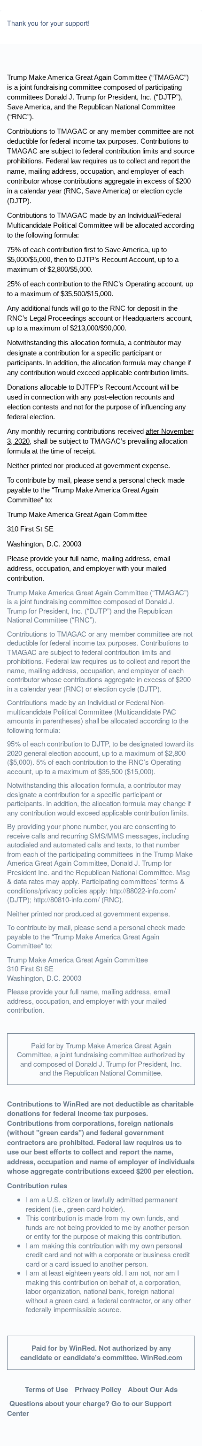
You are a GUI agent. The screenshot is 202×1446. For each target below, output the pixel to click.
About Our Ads (153, 1389)
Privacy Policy (98, 1389)
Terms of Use (46, 1389)
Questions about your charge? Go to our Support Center (89, 1408)
